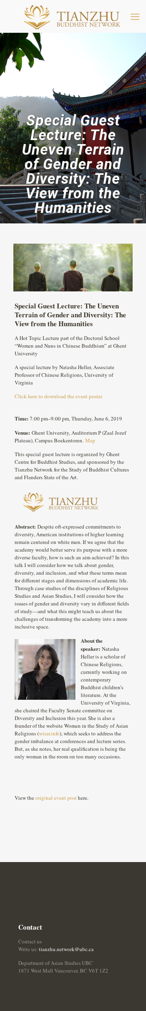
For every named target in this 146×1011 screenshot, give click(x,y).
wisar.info (49, 733)
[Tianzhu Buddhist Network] (73, 16)
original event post (56, 797)
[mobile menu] (135, 16)
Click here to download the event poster (58, 396)
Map (90, 440)
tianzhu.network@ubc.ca (66, 949)
